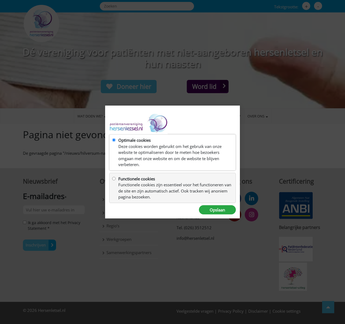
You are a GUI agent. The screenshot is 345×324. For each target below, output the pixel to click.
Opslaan (217, 209)
